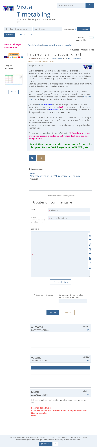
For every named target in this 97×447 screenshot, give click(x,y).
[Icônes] (90, 254)
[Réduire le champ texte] (90, 267)
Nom (33, 209)
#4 (88, 360)
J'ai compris (45, 444)
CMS (45, 104)
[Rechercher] (90, 5)
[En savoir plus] (55, 444)
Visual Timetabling (33, 10)
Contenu (35, 229)
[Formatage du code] (90, 258)
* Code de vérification (43, 295)
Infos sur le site (56, 58)
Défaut (68, 312)
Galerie (13, 92)
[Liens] (90, 244)
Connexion (84, 29)
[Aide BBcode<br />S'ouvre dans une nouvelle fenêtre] (90, 263)
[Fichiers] (90, 249)
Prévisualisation (60, 282)
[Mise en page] (90, 240)
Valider (53, 312)
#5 (88, 330)
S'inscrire (9, 35)
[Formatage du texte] (90, 235)
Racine (32, 173)
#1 (88, 395)
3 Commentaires (75, 58)
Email (38, 219)
